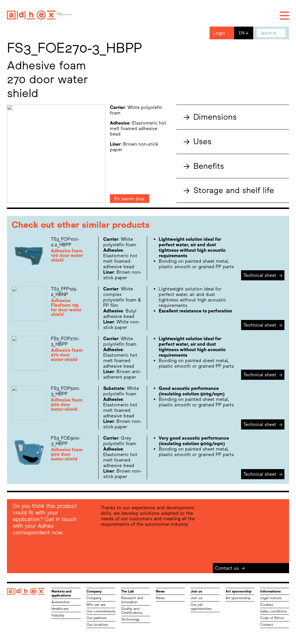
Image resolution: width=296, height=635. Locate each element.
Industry (57, 615)
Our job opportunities (201, 607)
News (160, 598)
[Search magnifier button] (282, 33)
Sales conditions (273, 611)
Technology (130, 619)
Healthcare (60, 609)
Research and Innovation (132, 600)
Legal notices (271, 598)
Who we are (96, 605)
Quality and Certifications (132, 611)
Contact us (230, 568)
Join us (196, 598)
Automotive (60, 602)
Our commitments (100, 611)
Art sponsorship (238, 598)
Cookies (266, 605)
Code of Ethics (272, 618)
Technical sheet (262, 275)
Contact (266, 625)
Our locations (97, 625)
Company (93, 598)
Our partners (96, 618)
